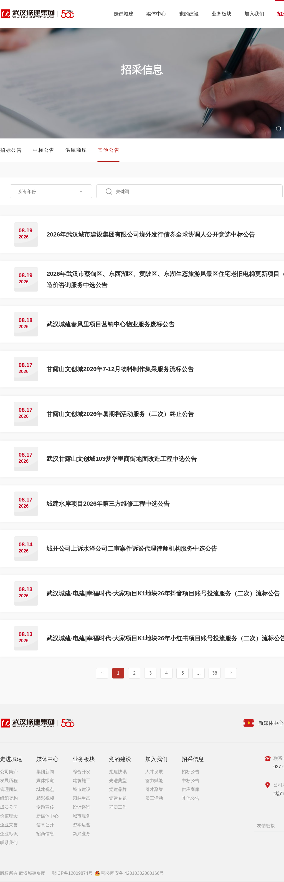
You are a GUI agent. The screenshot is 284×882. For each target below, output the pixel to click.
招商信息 (45, 833)
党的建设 (189, 14)
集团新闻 (45, 771)
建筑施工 (81, 780)
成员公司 (9, 807)
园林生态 (81, 798)
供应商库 (190, 789)
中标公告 (190, 780)
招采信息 (193, 759)
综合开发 (81, 771)
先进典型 (118, 780)
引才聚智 (154, 789)
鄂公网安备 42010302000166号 (132, 873)
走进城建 (123, 14)
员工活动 (154, 798)
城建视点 (45, 789)
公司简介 (9, 771)
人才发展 (154, 771)
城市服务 (81, 816)
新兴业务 (81, 833)
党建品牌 (118, 789)
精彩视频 (45, 798)
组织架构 (9, 798)
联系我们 (9, 842)
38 (214, 673)
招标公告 (190, 771)
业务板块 (222, 14)
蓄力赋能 (154, 780)
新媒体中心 (47, 816)
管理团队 (9, 789)
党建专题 (118, 798)
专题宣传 (45, 807)
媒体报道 (45, 780)
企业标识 (9, 833)
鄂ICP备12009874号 (72, 873)
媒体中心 (156, 14)
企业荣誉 (9, 824)
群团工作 (118, 807)
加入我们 (254, 14)
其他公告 (190, 798)
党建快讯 (118, 771)
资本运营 (81, 824)
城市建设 (81, 789)
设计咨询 (81, 807)
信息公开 (45, 824)
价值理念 (9, 816)
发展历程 (9, 780)
